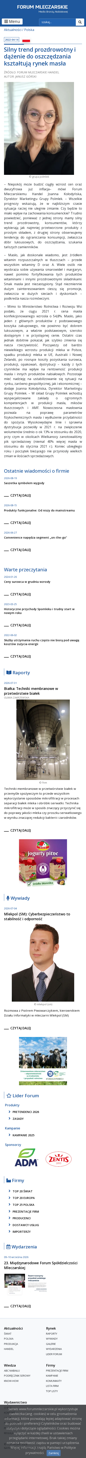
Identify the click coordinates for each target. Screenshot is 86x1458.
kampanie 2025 (23, 1135)
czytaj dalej (20, 495)
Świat (7, 1333)
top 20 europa (23, 1198)
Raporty (20, 672)
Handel (9, 1349)
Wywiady (19, 898)
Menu (14, 21)
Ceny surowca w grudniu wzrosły (27, 582)
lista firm (52, 1386)
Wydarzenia (23, 1247)
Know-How (11, 1381)
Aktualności (12, 30)
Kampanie (52, 1375)
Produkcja (11, 1344)
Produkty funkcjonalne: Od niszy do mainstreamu (39, 510)
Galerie (51, 1344)
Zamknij (53, 1453)
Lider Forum (54, 1354)
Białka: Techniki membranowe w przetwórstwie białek (31, 691)
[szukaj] (80, 22)
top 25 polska (23, 1205)
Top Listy (52, 1391)
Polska (29, 30)
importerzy (21, 1232)
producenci (21, 1218)
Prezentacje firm (25, 1211)
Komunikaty (54, 1381)
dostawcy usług (25, 1225)
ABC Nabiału (12, 1370)
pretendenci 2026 (25, 1112)
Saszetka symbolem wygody (24, 483)
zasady (18, 1119)
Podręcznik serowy (17, 1375)
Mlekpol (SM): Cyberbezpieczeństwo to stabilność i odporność (37, 916)
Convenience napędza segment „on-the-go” (35, 537)
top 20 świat (22, 1191)
